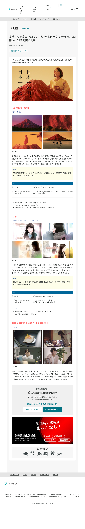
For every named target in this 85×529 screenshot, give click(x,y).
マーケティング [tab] (21, 9)
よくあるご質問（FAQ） (55, 497)
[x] (32, 453)
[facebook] (26, 453)
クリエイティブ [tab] (34, 8)
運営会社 (18, 494)
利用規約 (9, 497)
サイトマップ (76, 497)
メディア (25, 19)
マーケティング (14, 19)
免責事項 (27, 494)
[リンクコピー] (59, 453)
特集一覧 (55, 19)
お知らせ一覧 (9, 494)
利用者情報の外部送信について (38, 497)
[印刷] (52, 453)
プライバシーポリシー (73, 494)
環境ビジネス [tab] (48, 7)
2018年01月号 (44, 19)
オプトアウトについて (21, 497)
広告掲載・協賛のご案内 (57, 494)
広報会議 (33, 19)
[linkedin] (46, 453)
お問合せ (67, 497)
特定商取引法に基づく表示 (40, 494)
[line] (39, 453)
